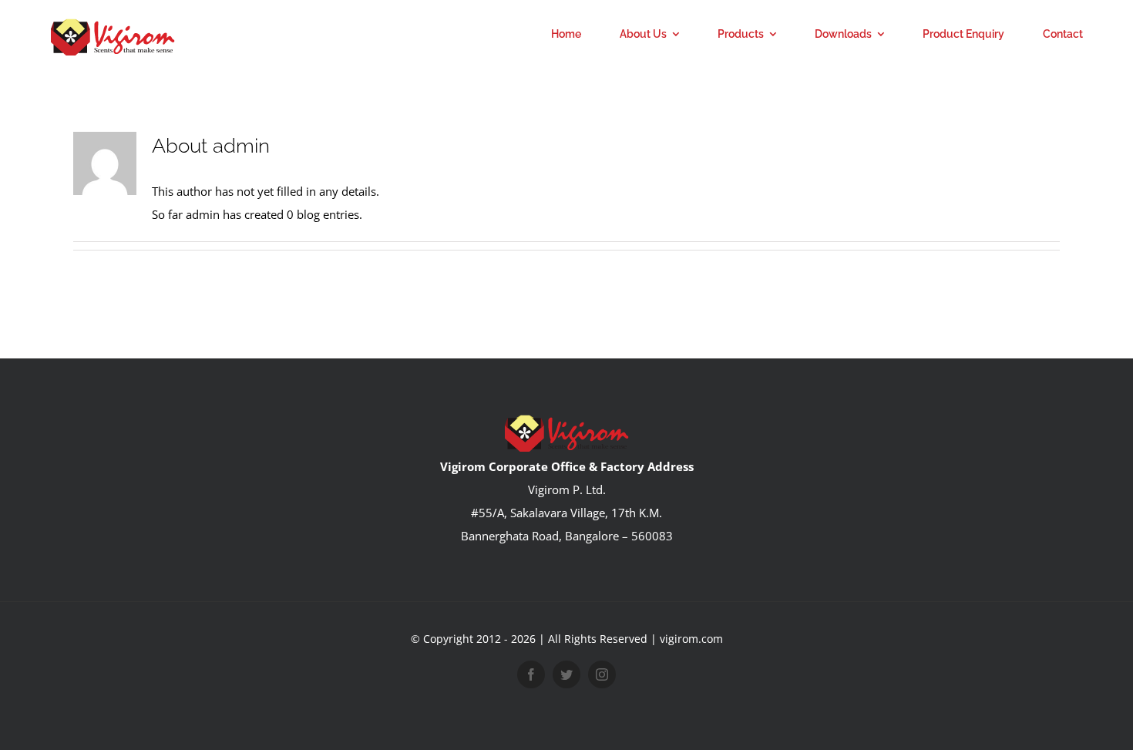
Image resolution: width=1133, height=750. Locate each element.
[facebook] (531, 674)
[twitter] (566, 674)
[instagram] (602, 674)
